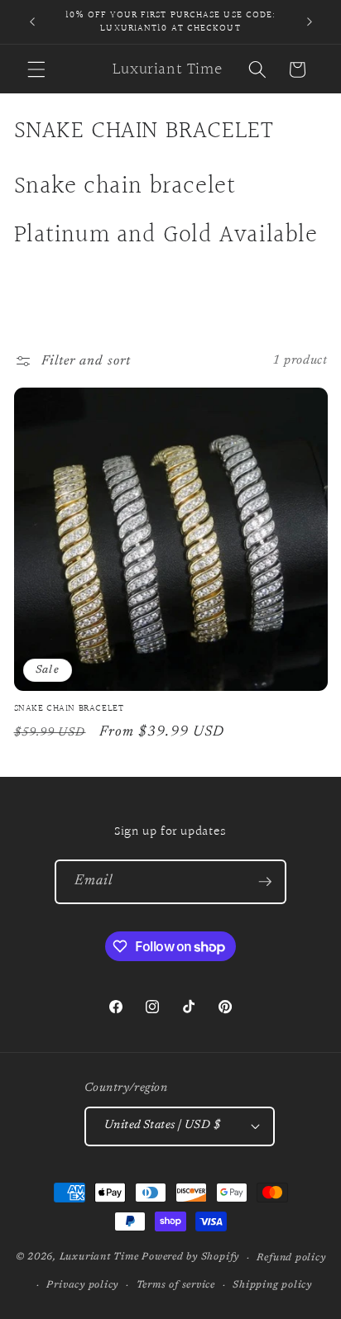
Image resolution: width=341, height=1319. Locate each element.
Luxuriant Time (99, 1258)
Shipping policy (272, 1285)
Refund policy (291, 1258)
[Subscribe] (265, 881)
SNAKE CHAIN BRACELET (69, 709)
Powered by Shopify (190, 1258)
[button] (36, 69)
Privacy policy (82, 1285)
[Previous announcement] (32, 22)
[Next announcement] (309, 22)
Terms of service (176, 1285)
